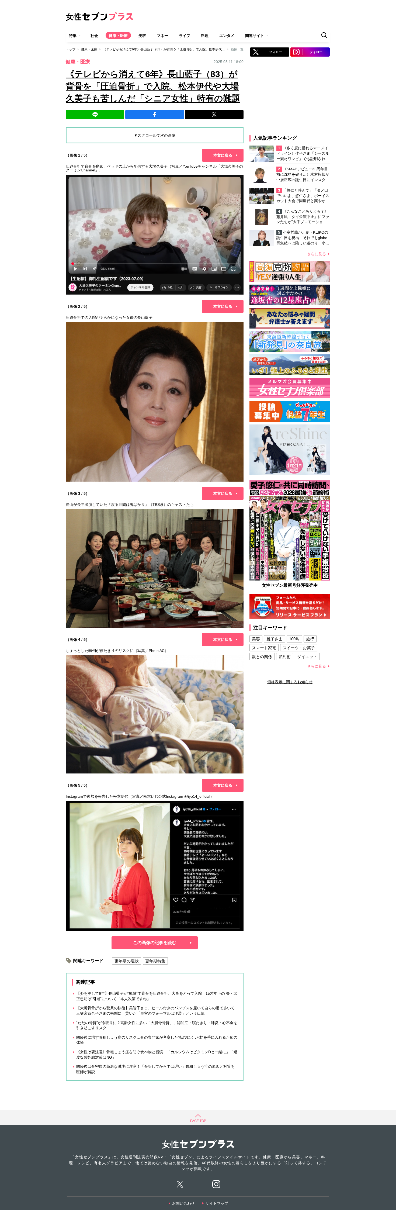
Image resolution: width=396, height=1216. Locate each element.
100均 (294, 639)
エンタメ (226, 35)
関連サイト (254, 35)
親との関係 (262, 656)
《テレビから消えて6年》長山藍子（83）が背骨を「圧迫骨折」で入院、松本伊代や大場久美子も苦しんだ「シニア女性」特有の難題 (199, 49)
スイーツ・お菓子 (299, 647)
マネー (162, 35)
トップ (70, 49)
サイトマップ (217, 1203)
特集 (73, 35)
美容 (142, 35)
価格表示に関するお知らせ (289, 682)
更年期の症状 (126, 961)
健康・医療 (118, 35)
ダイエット (307, 656)
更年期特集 (155, 961)
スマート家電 (264, 647)
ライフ (184, 35)
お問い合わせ (183, 1203)
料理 (205, 35)
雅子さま (274, 639)
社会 (94, 35)
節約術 (285, 656)
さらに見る (316, 254)
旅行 (310, 639)
